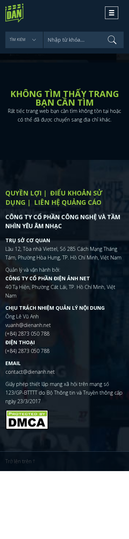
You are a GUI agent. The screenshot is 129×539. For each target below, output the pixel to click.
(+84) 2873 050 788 (27, 333)
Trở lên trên (19, 461)
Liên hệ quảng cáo (67, 202)
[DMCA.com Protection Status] (26, 419)
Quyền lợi (23, 193)
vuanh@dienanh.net (28, 325)
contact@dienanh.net (30, 371)
